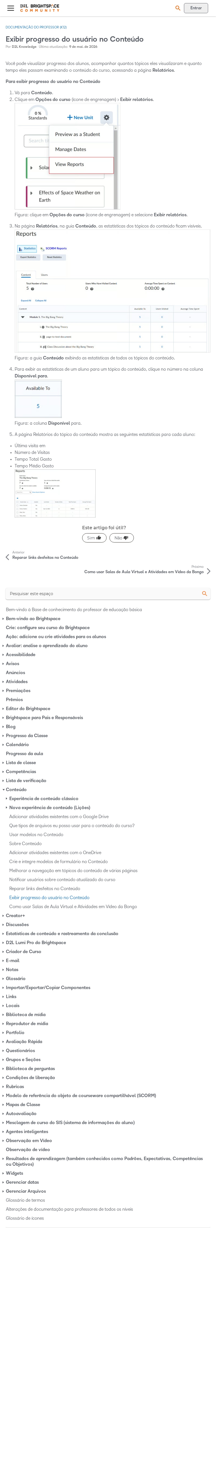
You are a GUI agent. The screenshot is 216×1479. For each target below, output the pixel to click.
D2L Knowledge (24, 47)
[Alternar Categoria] (3, 618)
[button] (177, 8)
